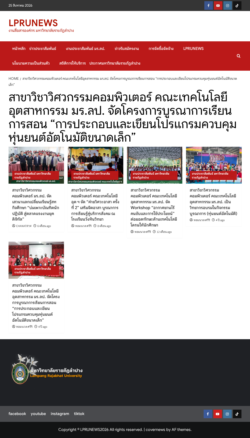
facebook (17, 413)
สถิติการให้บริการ (72, 63)
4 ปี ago (220, 220)
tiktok (79, 413)
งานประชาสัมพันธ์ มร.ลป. (85, 48)
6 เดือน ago (44, 226)
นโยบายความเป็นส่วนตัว (31, 63)
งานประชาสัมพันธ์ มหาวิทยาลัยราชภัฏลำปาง (32, 175)
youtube (38, 413)
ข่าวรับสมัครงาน (127, 48)
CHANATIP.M (23, 226)
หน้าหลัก (19, 48)
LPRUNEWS (33, 23)
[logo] (47, 371)
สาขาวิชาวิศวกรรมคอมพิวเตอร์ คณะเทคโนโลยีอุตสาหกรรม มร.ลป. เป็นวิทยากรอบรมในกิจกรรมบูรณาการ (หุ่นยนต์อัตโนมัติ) (213, 202)
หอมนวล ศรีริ (83, 226)
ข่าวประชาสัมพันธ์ (42, 48)
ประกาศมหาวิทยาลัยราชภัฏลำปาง (114, 63)
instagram (60, 413)
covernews (155, 429)
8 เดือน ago (104, 226)
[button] (239, 56)
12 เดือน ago (164, 232)
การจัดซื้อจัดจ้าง (161, 48)
